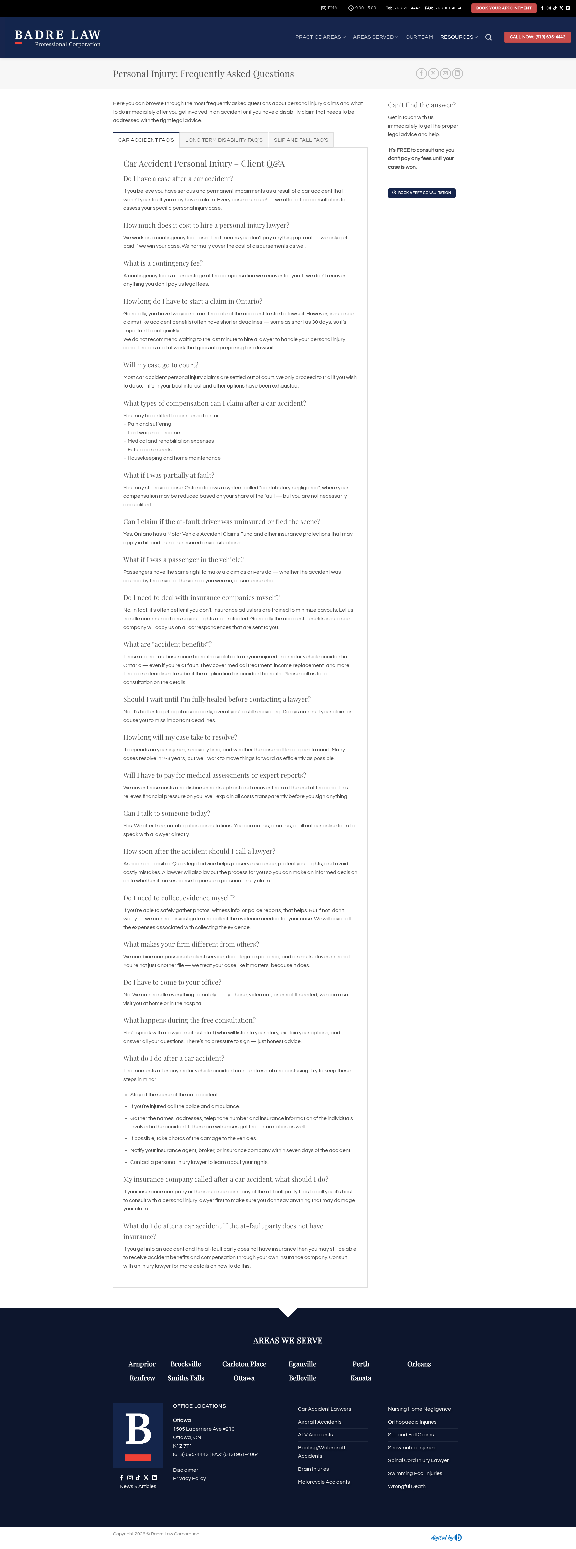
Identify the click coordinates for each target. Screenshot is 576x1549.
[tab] (146, 140)
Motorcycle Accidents (324, 1482)
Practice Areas (318, 37)
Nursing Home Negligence (419, 1409)
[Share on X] (433, 73)
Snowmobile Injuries (411, 1447)
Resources (456, 37)
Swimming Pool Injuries (415, 1473)
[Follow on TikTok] (555, 8)
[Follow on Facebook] (542, 8)
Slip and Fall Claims (411, 1434)
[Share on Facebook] (421, 73)
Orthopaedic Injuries (412, 1422)
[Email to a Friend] (445, 73)
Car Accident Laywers (324, 1409)
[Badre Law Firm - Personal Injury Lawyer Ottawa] (66, 37)
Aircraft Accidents (320, 1422)
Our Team (419, 37)
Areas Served (373, 37)
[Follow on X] (561, 8)
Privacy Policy (189, 1478)
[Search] (488, 37)
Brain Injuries (313, 1469)
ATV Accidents (315, 1434)
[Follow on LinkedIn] (568, 8)
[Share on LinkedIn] (457, 73)
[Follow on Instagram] (549, 8)
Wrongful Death (407, 1486)
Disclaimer (185, 1470)
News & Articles (138, 1486)
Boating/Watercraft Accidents (321, 1452)
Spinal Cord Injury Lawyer (418, 1460)
